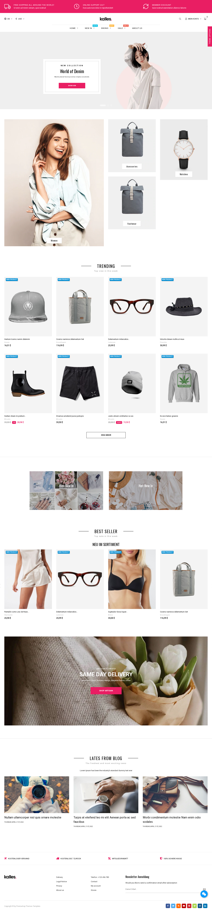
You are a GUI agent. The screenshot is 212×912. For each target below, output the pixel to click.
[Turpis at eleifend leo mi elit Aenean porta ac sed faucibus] (106, 794)
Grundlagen (61, 342)
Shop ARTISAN (106, 690)
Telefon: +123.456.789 (100, 877)
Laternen (112, 342)
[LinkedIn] (205, 906)
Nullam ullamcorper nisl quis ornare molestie (32, 817)
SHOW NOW (72, 85)
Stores (93, 890)
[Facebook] (168, 906)
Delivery (59, 877)
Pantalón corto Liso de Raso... (16, 612)
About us (60, 890)
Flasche (163, 342)
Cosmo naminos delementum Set (70, 339)
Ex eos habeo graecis (169, 416)
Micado (7, 419)
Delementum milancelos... (119, 339)
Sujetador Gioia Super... (117, 612)
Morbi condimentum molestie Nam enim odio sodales (172, 819)
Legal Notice (61, 881)
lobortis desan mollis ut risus (172, 339)
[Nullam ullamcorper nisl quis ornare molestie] (36, 794)
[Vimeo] (194, 906)
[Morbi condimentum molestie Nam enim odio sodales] (175, 794)
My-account (96, 886)
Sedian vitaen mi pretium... (15, 416)
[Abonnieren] (204, 889)
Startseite (8, 615)
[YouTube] (184, 906)
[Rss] (178, 906)
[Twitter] (173, 906)
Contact (94, 881)
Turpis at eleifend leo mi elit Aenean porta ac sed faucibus (105, 819)
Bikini (110, 615)
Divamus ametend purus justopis (70, 416)
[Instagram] (200, 906)
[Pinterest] (189, 906)
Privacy (59, 886)
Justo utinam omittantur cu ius (120, 416)
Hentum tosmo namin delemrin (17, 339)
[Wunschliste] (46, 282)
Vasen (7, 342)
